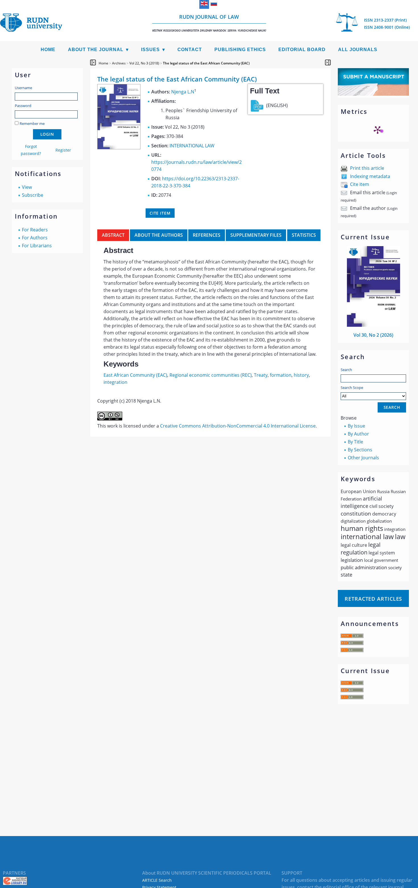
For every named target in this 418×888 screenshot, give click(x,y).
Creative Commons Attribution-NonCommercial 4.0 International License (238, 426)
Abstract (113, 235)
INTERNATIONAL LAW (191, 146)
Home (48, 49)
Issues (150, 49)
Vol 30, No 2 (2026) (373, 335)
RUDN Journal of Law (209, 22)
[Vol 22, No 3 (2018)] (118, 147)
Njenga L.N (182, 92)
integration (115, 382)
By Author (358, 434)
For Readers (35, 230)
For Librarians (37, 245)
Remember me (32, 123)
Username (23, 87)
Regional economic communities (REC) (210, 375)
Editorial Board (302, 49)
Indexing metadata (370, 176)
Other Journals (363, 458)
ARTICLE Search (157, 880)
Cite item (359, 184)
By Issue (356, 426)
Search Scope (352, 387)
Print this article (367, 168)
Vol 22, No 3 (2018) (144, 63)
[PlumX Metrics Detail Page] (378, 130)
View (27, 187)
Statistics (304, 235)
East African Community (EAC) (135, 375)
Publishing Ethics (240, 49)
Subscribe (32, 195)
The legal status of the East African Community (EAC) (206, 63)
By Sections (360, 450)
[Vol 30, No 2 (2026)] (373, 325)
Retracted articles (373, 598)
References (206, 235)
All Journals (357, 49)
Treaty (261, 375)
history (301, 375)
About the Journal (95, 49)
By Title (355, 442)
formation (280, 375)
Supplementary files (256, 235)
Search (346, 369)
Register (63, 150)
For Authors (34, 237)
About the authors (158, 235)
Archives (119, 63)
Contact (189, 49)
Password (23, 105)
